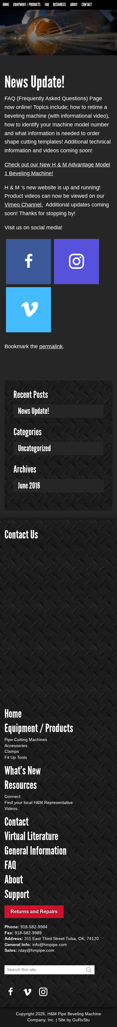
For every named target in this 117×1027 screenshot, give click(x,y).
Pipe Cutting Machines (25, 739)
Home (6, 5)
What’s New (22, 770)
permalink (51, 346)
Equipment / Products (26, 5)
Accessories (15, 745)
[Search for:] (49, 969)
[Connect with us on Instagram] (76, 261)
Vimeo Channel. (23, 205)
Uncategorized (34, 448)
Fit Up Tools (15, 757)
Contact (87, 5)
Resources (59, 5)
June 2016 (29, 485)
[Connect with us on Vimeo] (28, 309)
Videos (10, 808)
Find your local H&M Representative (38, 802)
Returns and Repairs (34, 911)
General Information (35, 850)
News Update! (33, 411)
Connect (12, 796)
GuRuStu (81, 1019)
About (73, 5)
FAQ (47, 5)
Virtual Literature (31, 836)
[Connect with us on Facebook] (28, 261)
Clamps (11, 751)
